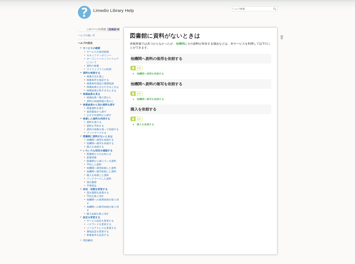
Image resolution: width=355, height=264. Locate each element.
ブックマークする (96, 132)
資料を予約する (95, 125)
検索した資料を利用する (96, 118)
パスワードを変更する (99, 224)
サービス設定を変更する (100, 220)
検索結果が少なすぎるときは (103, 87)
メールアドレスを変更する (101, 228)
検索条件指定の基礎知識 (100, 83)
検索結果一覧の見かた (99, 97)
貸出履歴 (92, 182)
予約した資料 (94, 164)
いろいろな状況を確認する (98, 150)
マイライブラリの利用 (99, 69)
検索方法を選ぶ (95, 76)
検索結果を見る (91, 94)
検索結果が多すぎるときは (101, 90)
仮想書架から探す (96, 111)
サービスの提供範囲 (98, 51)
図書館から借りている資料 (101, 161)
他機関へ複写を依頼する (100, 143)
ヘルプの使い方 (86, 35)
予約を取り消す (95, 196)
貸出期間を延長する (98, 192)
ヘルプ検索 (275, 8)
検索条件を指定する (98, 80)
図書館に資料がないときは (98, 136)
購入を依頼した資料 (98, 175)
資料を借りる (94, 122)
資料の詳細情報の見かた (100, 101)
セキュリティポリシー (99, 55)
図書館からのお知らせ (99, 154)
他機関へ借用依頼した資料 (101, 168)
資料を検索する (91, 72)
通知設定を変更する (98, 231)
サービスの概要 (91, 48)
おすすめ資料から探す (99, 115)
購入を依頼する (95, 146)
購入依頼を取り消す (98, 213)
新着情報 (92, 157)
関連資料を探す (95, 108)
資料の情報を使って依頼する (103, 129)
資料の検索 (93, 65)
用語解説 (88, 240)
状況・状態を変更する (95, 189)
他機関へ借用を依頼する (100, 139)
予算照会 (92, 185)
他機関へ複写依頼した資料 (101, 171)
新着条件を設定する (98, 235)
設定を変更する (91, 217)
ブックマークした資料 (99, 178)
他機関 (180, 43)
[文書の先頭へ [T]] (282, 37)
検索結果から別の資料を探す (99, 104)
